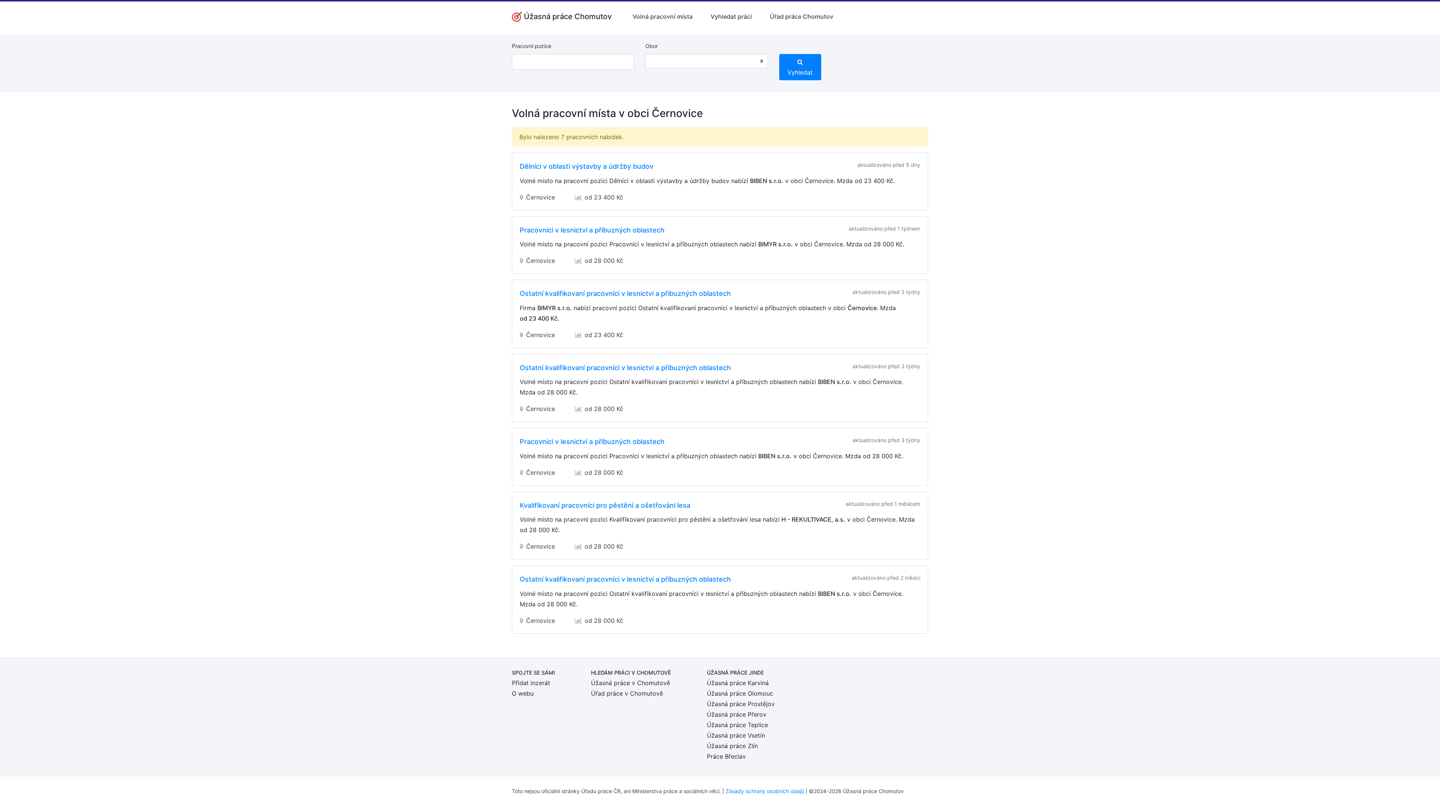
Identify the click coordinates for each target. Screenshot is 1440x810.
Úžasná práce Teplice (737, 725)
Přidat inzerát (531, 683)
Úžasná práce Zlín (732, 746)
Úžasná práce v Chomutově (630, 683)
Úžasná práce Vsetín (736, 735)
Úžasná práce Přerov (736, 714)
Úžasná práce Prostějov (741, 704)
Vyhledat (800, 72)
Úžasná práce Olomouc (740, 693)
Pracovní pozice (531, 46)
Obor (651, 46)
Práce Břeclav (726, 756)
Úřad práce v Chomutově (627, 693)
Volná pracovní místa (663, 16)
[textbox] (661, 61)
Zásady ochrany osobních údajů (765, 791)
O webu (523, 693)
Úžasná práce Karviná (738, 683)
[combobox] (706, 61)
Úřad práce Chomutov (801, 16)
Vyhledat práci (731, 16)
